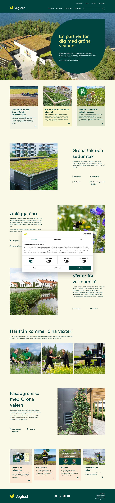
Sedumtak (77, 176)
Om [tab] (81, 239)
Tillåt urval (57, 267)
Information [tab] (57, 239)
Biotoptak (77, 182)
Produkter (59, 8)
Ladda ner (77, 8)
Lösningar (50, 8)
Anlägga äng (15, 241)
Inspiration (68, 8)
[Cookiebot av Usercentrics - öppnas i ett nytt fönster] (84, 234)
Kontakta (12, 231)
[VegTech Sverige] (17, 8)
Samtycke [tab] (34, 239)
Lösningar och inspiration (16, 430)
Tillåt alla (80, 267)
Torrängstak (95, 176)
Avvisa (35, 267)
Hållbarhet (79, 3)
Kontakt (94, 3)
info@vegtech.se (100, 499)
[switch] (48, 261)
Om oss (87, 3)
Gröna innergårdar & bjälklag (98, 183)
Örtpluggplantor (17, 246)
